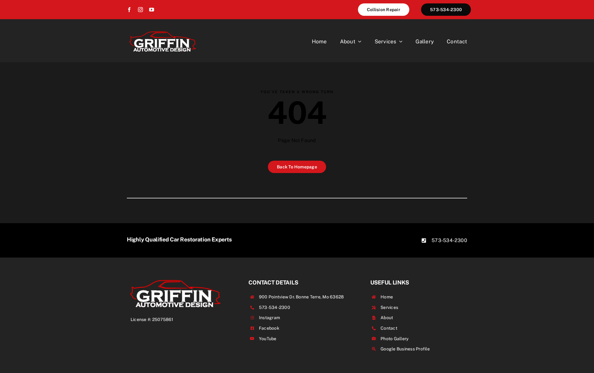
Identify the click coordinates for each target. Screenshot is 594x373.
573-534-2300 (449, 240)
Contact (389, 328)
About (387, 317)
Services (389, 307)
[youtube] (151, 9)
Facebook (269, 328)
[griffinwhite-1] (162, 31)
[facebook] (129, 9)
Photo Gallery (394, 338)
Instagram (269, 317)
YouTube (268, 338)
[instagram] (140, 9)
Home (387, 296)
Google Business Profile (405, 348)
